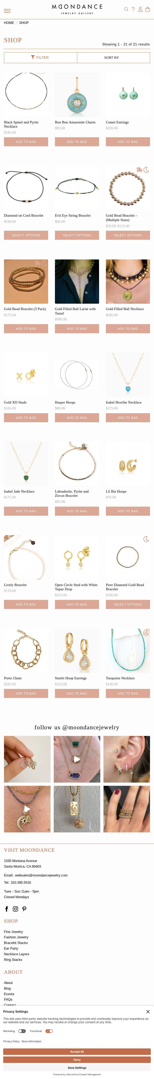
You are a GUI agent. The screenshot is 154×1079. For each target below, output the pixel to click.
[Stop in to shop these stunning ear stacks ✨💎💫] (126, 759)
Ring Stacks (13, 960)
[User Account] (140, 9)
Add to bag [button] (26, 141)
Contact (10, 1005)
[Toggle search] (126, 9)
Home (9, 23)
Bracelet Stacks (16, 943)
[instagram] (15, 909)
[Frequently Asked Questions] (133, 9)
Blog (7, 988)
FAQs (8, 999)
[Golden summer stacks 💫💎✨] (77, 809)
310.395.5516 (21, 882)
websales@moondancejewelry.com (41, 875)
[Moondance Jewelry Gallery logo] (77, 9)
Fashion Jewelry (16, 937)
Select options (26, 235)
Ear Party (11, 948)
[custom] (24, 909)
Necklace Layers (16, 954)
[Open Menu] (7, 11)
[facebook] (6, 909)
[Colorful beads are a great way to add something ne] (27, 809)
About (8, 983)
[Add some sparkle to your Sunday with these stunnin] (27, 759)
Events (9, 994)
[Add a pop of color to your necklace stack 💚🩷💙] (77, 759)
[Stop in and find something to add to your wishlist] (126, 809)
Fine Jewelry (13, 932)
